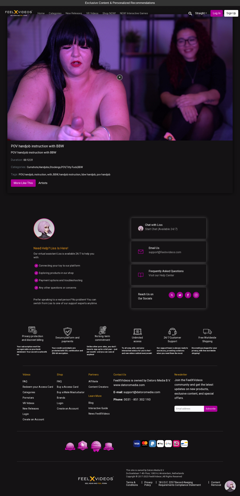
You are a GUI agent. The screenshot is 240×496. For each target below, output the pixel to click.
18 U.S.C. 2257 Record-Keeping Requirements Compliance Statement (180, 483)
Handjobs (44, 167)
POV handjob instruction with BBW (37, 146)
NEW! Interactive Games (134, 13)
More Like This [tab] (23, 183)
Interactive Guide (98, 408)
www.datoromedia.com (129, 385)
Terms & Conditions (132, 483)
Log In (216, 13)
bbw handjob (89, 174)
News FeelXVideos (99, 413)
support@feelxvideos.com (165, 252)
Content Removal (216, 483)
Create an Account (33, 419)
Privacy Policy (148, 483)
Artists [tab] (42, 183)
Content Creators (98, 386)
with (49, 174)
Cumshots (32, 167)
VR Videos (92, 13)
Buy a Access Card (67, 386)
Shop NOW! (109, 13)
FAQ (25, 381)
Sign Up (231, 13)
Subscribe (211, 409)
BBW (80, 167)
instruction (40, 174)
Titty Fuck (71, 167)
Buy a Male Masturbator (71, 392)
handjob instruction (69, 174)
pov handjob (103, 174)
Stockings (55, 167)
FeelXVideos (194, 380)
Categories (55, 13)
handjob (28, 174)
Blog (91, 402)
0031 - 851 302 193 (137, 399)
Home (41, 13)
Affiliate (93, 381)
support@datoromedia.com (142, 392)
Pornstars (28, 397)
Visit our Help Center (161, 275)
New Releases (74, 13)
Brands (61, 397)
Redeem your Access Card (38, 386)
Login (26, 414)
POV (63, 167)
